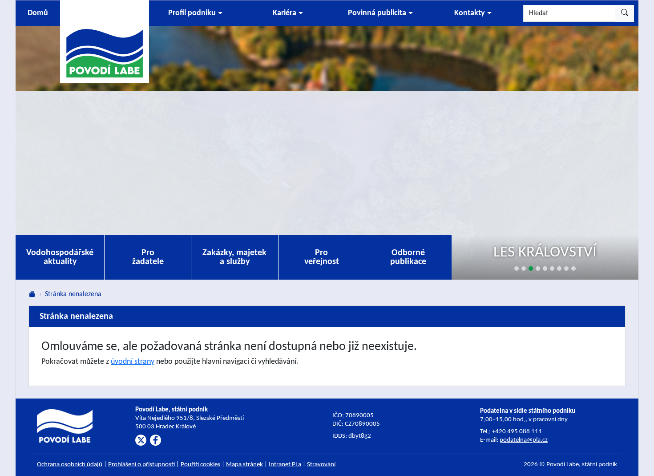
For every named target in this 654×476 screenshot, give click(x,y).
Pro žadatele (148, 257)
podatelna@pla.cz (524, 440)
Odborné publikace (408, 257)
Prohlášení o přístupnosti (141, 464)
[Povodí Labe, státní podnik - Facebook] (155, 440)
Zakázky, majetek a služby (234, 257)
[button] (195, 13)
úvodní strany (132, 362)
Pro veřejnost (321, 257)
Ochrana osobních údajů (69, 464)
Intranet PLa (285, 464)
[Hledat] (624, 13)
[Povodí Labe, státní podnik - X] (140, 440)
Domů (38, 13)
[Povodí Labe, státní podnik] (104, 41)
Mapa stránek (244, 464)
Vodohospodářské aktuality (59, 257)
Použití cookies (200, 464)
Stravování (321, 464)
